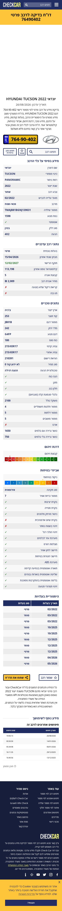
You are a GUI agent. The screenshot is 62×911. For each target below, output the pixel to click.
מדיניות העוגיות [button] (27, 894)
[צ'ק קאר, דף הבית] (12, 5)
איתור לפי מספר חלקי (49, 808)
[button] (57, 4)
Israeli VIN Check (19, 803)
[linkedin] (25, 874)
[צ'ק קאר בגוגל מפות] (31, 874)
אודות (25, 794)
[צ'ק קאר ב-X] (44, 874)
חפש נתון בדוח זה (10, 151)
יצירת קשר (23, 826)
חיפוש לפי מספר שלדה (48, 803)
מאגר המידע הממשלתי (18, 865)
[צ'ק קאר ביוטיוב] (38, 874)
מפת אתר (23, 822)
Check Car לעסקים (19, 798)
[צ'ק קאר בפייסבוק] (57, 874)
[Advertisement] (31, 57)
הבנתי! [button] (31, 902)
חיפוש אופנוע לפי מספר (48, 798)
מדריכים (55, 817)
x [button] (59, 881)
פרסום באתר (22, 817)
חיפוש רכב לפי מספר (49, 794)
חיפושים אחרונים (51, 812)
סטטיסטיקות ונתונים (19, 812)
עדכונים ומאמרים (20, 808)
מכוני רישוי (54, 822)
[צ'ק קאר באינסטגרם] (50, 874)
